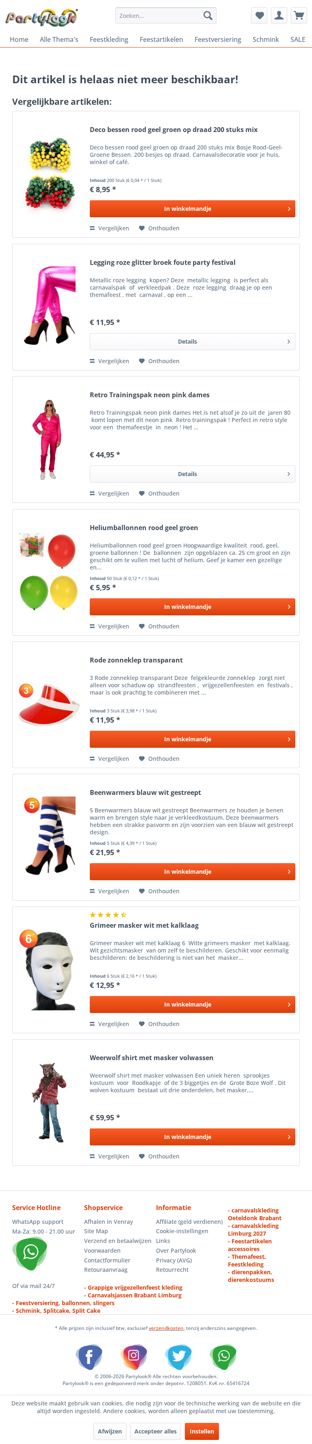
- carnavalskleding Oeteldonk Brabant (255, 1214)
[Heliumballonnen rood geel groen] (49, 572)
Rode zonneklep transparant (136, 660)
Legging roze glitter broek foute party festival (163, 262)
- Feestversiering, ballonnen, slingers (63, 1303)
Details (187, 341)
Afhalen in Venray (108, 1221)
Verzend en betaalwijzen (118, 1241)
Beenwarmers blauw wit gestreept (145, 792)
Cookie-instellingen (182, 1231)
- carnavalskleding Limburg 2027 (253, 1229)
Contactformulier (107, 1260)
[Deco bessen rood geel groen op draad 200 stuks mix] (49, 174)
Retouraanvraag (106, 1269)
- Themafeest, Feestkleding (247, 1260)
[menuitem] (166, 15)
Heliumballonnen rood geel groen (144, 528)
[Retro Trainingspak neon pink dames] (49, 439)
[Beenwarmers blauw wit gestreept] (49, 837)
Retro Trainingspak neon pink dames (150, 395)
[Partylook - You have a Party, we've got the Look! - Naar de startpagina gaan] (42, 17)
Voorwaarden (102, 1250)
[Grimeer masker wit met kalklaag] (49, 970)
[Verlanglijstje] (259, 15)
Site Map (96, 1231)
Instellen (202, 1431)
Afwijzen (110, 1431)
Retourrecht (172, 1269)
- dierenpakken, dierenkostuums (251, 1276)
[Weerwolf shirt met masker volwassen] (49, 1102)
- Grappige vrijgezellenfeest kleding (133, 1287)
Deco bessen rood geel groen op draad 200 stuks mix (174, 130)
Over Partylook (176, 1250)
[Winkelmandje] (299, 15)
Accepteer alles (155, 1431)
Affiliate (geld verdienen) (189, 1221)
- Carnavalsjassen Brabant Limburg (133, 1295)
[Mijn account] (279, 15)
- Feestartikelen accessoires (250, 1245)
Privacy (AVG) (174, 1260)
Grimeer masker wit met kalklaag (144, 925)
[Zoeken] (208, 15)
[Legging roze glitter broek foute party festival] (49, 307)
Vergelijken (113, 228)
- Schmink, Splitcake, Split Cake (56, 1310)
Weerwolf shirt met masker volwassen (152, 1058)
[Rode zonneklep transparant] (49, 705)
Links (163, 1241)
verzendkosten (166, 1328)
